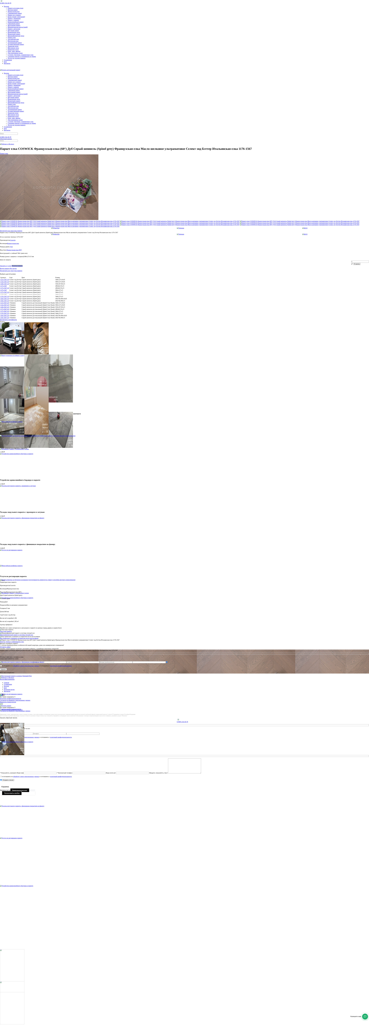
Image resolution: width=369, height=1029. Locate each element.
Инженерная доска (14, 32)
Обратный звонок (6, 139)
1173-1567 (3, 286)
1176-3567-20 (4, 313)
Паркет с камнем (13, 20)
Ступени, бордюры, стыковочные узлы (20, 55)
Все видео (13, 268)
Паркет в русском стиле (15, 8)
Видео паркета (5, 268)
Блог (5, 62)
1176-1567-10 (4, 296)
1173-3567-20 (4, 309)
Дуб (11, 247)
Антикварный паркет (15, 42)
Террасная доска (13, 46)
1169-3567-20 (4, 307)
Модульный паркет (14, 25)
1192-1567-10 (4, 301)
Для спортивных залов (15, 53)
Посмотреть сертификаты (8, 320)
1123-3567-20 (4, 303)
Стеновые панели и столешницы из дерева (22, 56)
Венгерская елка (13, 41)
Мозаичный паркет (14, 34)
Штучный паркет (13, 30)
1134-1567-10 (4, 282)
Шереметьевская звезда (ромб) (18, 27)
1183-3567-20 (4, 315)
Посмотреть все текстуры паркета (11, 231)
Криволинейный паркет (16, 22)
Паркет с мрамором (14, 18)
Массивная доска (13, 48)
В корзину (357, 264)
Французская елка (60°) (14, 250)
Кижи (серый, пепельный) (16, 17)
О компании (8, 60)
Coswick (12, 240)
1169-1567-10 (4, 284)
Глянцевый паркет (14, 23)
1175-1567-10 (4, 292)
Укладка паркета (17, 266)
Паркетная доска (13, 49)
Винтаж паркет (13, 10)
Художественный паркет (16, 44)
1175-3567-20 (4, 311)
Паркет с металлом (14, 29)
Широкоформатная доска (16, 36)
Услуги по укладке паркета (16, 58)
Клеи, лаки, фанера (14, 51)
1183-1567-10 (4, 298)
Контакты (7, 63)
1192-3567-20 (4, 317)
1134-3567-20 (4, 305)
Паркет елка (12, 37)
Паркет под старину (14, 15)
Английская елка (13, 39)
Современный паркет (15, 13)
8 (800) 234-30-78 (5, 3)
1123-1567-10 (4, 279)
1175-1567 (3, 290)
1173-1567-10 (4, 288)
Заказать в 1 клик (5, 266)
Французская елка (14, 11)
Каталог (6, 6)
